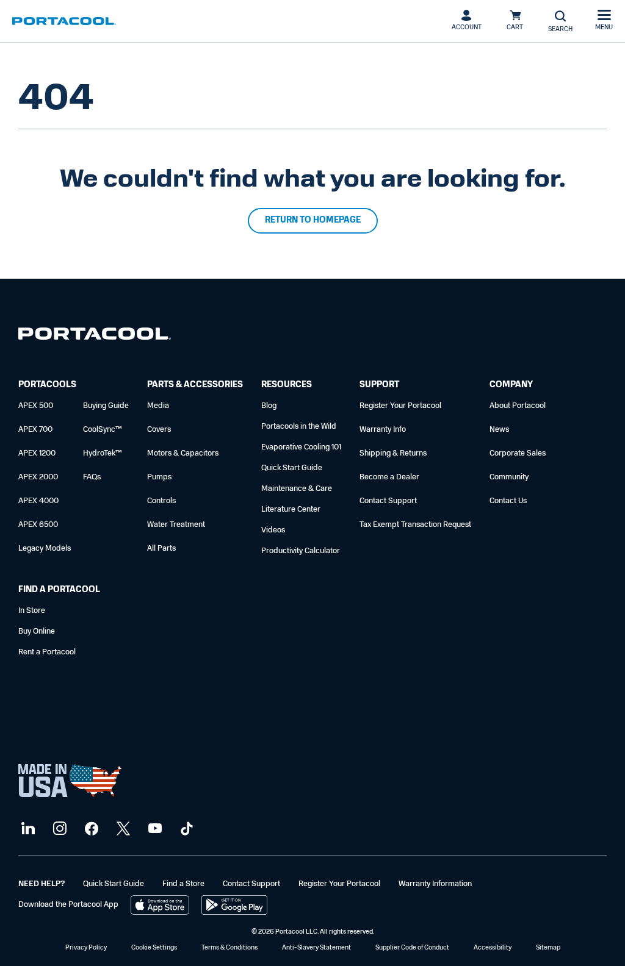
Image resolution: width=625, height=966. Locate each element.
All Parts (161, 549)
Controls (161, 501)
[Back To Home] (64, 21)
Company (511, 385)
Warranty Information (435, 884)
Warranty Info (382, 430)
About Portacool (518, 406)
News (499, 430)
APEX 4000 (38, 501)
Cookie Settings (154, 948)
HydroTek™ (102, 453)
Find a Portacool (59, 590)
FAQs (92, 477)
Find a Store (183, 884)
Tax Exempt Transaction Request (415, 525)
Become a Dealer (389, 477)
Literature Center (290, 509)
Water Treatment (176, 525)
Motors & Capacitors (183, 453)
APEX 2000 (38, 477)
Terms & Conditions (229, 948)
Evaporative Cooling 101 (301, 447)
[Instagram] (58, 829)
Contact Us (508, 501)
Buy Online (36, 631)
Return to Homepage (313, 220)
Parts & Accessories (195, 385)
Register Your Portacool (400, 406)
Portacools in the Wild (298, 427)
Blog (268, 406)
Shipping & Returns (393, 453)
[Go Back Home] (94, 336)
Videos (273, 530)
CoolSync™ (102, 430)
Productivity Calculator (300, 551)
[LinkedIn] (26, 829)
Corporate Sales (518, 453)
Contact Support (388, 501)
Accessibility (492, 948)
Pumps (159, 477)
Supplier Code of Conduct (412, 948)
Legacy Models (44, 549)
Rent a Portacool (47, 652)
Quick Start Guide (291, 468)
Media (158, 406)
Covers (159, 430)
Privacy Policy (86, 948)
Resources (286, 385)
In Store (31, 611)
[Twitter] (122, 829)
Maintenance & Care (296, 489)
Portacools (47, 385)
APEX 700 (35, 430)
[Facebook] (90, 829)
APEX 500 (35, 406)
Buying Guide (106, 406)
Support (379, 385)
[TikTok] (185, 829)
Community (509, 477)
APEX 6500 (38, 525)
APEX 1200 (37, 453)
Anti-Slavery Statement (316, 948)
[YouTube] (153, 829)
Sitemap (548, 948)
